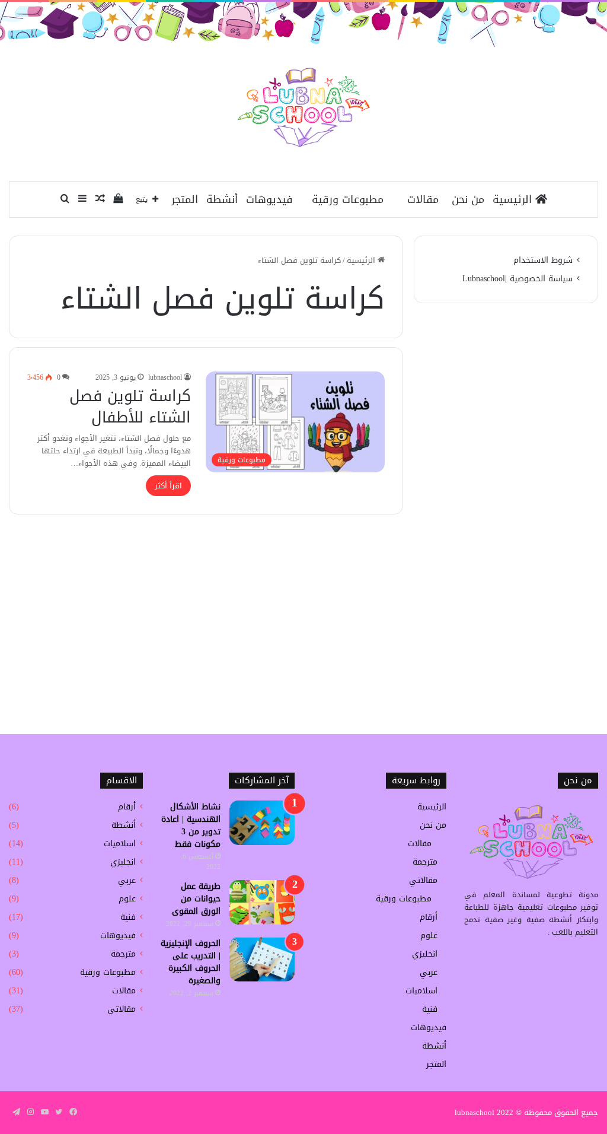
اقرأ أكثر (168, 485)
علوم (428, 935)
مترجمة (425, 862)
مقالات (423, 199)
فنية (429, 1009)
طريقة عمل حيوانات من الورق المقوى (196, 898)
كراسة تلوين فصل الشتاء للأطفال (130, 407)
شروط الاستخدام (543, 260)
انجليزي (424, 954)
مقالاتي (423, 880)
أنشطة (222, 199)
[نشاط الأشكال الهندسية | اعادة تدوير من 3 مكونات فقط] (262, 823)
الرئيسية (514, 199)
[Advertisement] (303, 621)
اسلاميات (421, 991)
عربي (428, 972)
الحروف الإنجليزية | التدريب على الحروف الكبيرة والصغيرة (191, 962)
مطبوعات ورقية (348, 199)
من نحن (468, 199)
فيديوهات (269, 199)
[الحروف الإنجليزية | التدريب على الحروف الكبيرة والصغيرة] (262, 959)
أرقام (428, 917)
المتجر (184, 199)
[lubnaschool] (304, 107)
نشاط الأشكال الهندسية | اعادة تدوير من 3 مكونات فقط (191, 825)
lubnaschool (165, 377)
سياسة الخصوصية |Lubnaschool (517, 278)
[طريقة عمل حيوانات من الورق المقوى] (262, 902)
